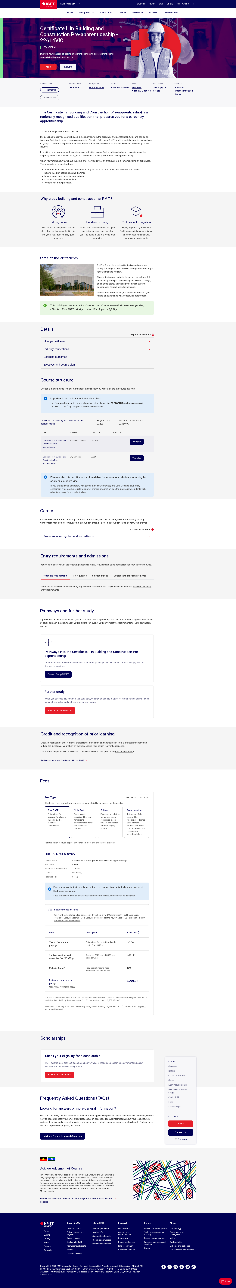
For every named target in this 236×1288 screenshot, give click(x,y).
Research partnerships (154, 1238)
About (123, 12)
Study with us (87, 12)
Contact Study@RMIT (58, 674)
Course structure (176, 1075)
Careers (47, 1246)
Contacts (48, 1250)
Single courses (73, 1238)
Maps (46, 1242)
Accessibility (94, 1266)
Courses (68, 12)
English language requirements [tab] (129, 576)
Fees (170, 1102)
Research (137, 12)
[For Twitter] (169, 1266)
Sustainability (176, 1242)
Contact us (180, 1132)
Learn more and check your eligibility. (98, 843)
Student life (97, 1232)
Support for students (101, 1236)
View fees (136, 87)
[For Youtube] (187, 1266)
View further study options (60, 710)
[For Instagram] (175, 1266)
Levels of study (74, 1228)
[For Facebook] (163, 1266)
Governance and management (177, 1233)
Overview (172, 1066)
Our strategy (175, 1228)
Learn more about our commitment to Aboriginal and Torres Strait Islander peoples (76, 1200)
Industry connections (101, 1244)
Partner (153, 12)
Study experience (100, 1228)
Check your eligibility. (105, 309)
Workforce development (155, 1228)
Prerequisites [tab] (80, 576)
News (46, 1231)
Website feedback (110, 1266)
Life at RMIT (107, 12)
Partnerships (123, 1238)
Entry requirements (177, 1085)
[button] (193, 3)
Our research (124, 1228)
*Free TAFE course (141, 90)
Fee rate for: (131, 797)
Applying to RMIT (74, 1242)
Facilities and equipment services (155, 1243)
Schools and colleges (180, 1246)
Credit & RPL (174, 1097)
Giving (147, 1248)
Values (173, 1238)
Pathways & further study (177, 1091)
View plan (136, 442)
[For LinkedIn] (181, 1266)
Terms (75, 1266)
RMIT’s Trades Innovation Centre (113, 265)
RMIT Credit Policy (124, 751)
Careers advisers (74, 1253)
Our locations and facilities (182, 1250)
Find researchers (126, 1246)
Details (171, 1071)
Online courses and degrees (75, 1233)
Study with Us (73, 1223)
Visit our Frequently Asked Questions (63, 1136)
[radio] (49, 97)
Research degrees (126, 1242)
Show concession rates (66, 909)
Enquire (68, 67)
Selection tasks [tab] (100, 576)
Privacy (83, 1266)
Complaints (125, 1266)
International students (76, 1246)
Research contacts (126, 1250)
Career (171, 1080)
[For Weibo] (193, 1266)
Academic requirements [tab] (55, 576)
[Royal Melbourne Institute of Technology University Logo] (48, 4)
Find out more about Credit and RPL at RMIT (62, 760)
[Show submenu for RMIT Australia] (78, 3)
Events (47, 1235)
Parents (70, 1250)
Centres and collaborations (124, 1233)
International (170, 12)
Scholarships (174, 1106)
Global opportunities (101, 1240)
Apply (48, 67)
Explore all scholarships (59, 1074)
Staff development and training (154, 1233)
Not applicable (96, 87)
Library (47, 1238)
